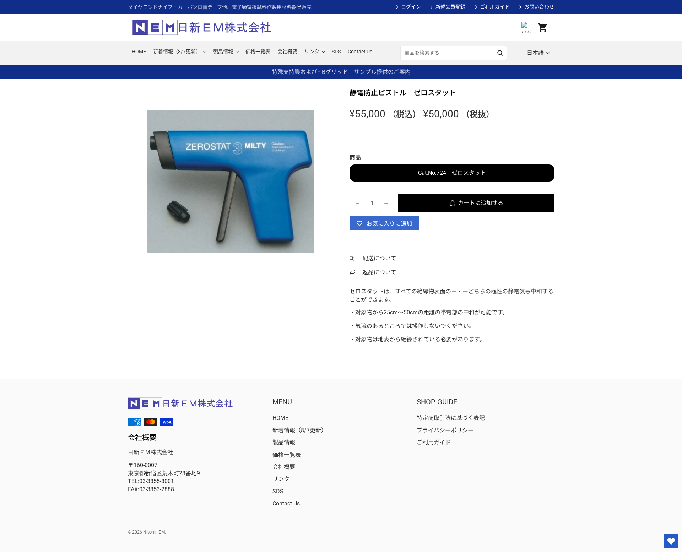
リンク (280, 479)
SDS (277, 491)
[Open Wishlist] (671, 541)
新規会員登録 (450, 7)
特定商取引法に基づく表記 (451, 418)
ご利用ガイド (495, 7)
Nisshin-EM (154, 532)
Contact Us (286, 503)
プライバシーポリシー (445, 430)
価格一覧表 (286, 454)
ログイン (411, 7)
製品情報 (283, 442)
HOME (280, 418)
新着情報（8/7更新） (299, 430)
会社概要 (283, 467)
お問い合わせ (539, 7)
